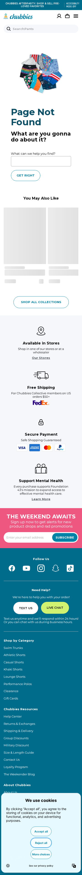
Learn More (41, 499)
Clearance (11, 691)
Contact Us (12, 759)
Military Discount (16, 745)
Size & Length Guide (19, 752)
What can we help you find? (33, 153)
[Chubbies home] (18, 16)
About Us (10, 792)
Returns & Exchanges (19, 724)
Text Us (26, 608)
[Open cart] (67, 16)
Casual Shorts (14, 662)
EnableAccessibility (71, 5)
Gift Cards (11, 698)
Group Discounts (16, 738)
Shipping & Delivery (18, 731)
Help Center (13, 716)
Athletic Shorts (14, 655)
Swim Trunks (13, 648)
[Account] (59, 16)
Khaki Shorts (13, 669)
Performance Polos (18, 684)
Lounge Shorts (14, 676)
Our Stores (41, 358)
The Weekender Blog (19, 774)
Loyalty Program (16, 767)
